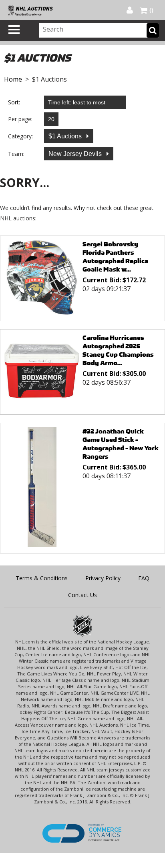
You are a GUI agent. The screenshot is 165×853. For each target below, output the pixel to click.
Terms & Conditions (42, 578)
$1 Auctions (65, 136)
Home (13, 79)
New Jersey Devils (75, 153)
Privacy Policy (103, 578)
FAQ (143, 578)
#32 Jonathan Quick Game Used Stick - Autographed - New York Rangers (120, 444)
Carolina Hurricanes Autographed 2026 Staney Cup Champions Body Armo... (118, 350)
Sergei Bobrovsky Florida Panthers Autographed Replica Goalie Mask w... (115, 257)
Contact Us (82, 595)
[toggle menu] (14, 29)
